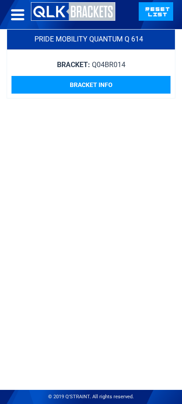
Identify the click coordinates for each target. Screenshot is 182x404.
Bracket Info (91, 84)
